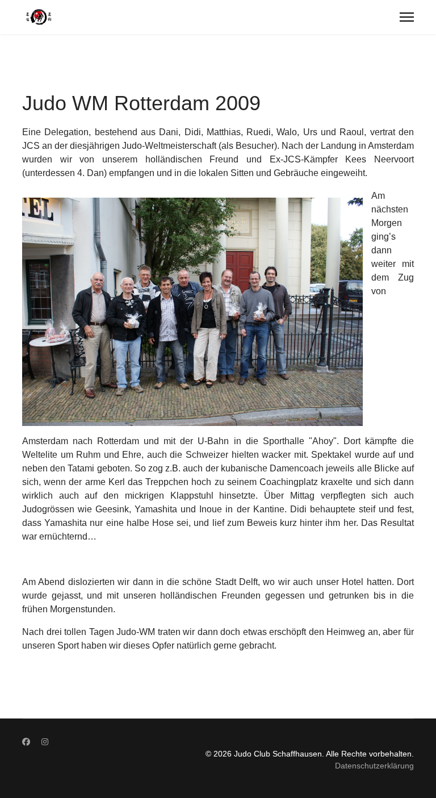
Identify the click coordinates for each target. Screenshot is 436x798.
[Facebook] (26, 741)
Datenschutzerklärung (374, 765)
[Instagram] (44, 741)
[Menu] (407, 17)
